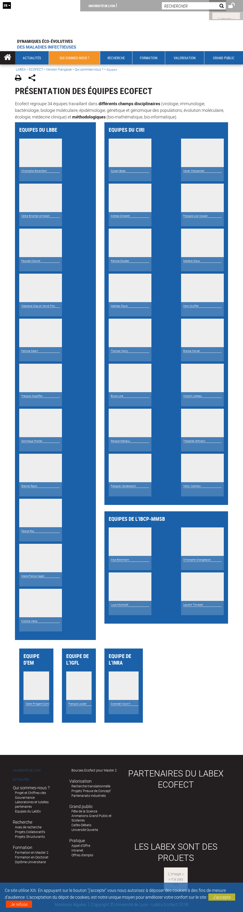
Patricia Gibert (29, 351)
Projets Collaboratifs (30, 832)
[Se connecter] (234, 6)
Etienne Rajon (29, 486)
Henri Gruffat (191, 306)
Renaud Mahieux (120, 441)
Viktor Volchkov (192, 486)
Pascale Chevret (30, 261)
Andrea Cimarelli (120, 216)
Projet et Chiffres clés (30, 792)
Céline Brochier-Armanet (35, 216)
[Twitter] (226, 15)
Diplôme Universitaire (30, 862)
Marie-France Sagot (32, 576)
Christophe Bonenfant (34, 170)
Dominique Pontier (31, 441)
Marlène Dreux (191, 261)
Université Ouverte (84, 829)
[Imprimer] (20, 78)
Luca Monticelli (119, 604)
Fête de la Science (84, 811)
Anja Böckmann (120, 559)
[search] (194, 5)
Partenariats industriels (88, 795)
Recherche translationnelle (90, 786)
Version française (59, 69)
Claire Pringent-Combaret (40, 703)
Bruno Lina (117, 396)
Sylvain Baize (118, 170)
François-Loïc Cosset (195, 216)
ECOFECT (36, 69)
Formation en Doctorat (31, 857)
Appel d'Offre (80, 845)
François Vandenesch (123, 486)
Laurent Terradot (193, 604)
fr (5, 5)
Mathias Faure (119, 306)
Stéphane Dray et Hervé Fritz (38, 306)
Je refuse (19, 904)
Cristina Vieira (29, 621)
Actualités (21, 779)
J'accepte (222, 897)
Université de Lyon (102, 6)
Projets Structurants (30, 836)
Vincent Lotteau (192, 396)
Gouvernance (25, 797)
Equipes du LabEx (28, 811)
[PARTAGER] (33, 78)
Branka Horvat (191, 351)
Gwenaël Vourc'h (120, 703)
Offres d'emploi (82, 855)
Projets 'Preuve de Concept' (91, 791)
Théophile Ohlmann (194, 441)
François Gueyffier (32, 396)
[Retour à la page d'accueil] (40, 19)
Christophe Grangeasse (197, 559)
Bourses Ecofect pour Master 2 (94, 770)
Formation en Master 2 (31, 852)
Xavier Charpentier (194, 170)
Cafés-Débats (81, 825)
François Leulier (77, 703)
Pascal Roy (27, 531)
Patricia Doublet (120, 261)
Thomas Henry (119, 351)
